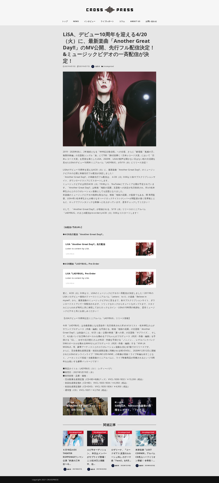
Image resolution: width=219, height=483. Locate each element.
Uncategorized (108, 66)
